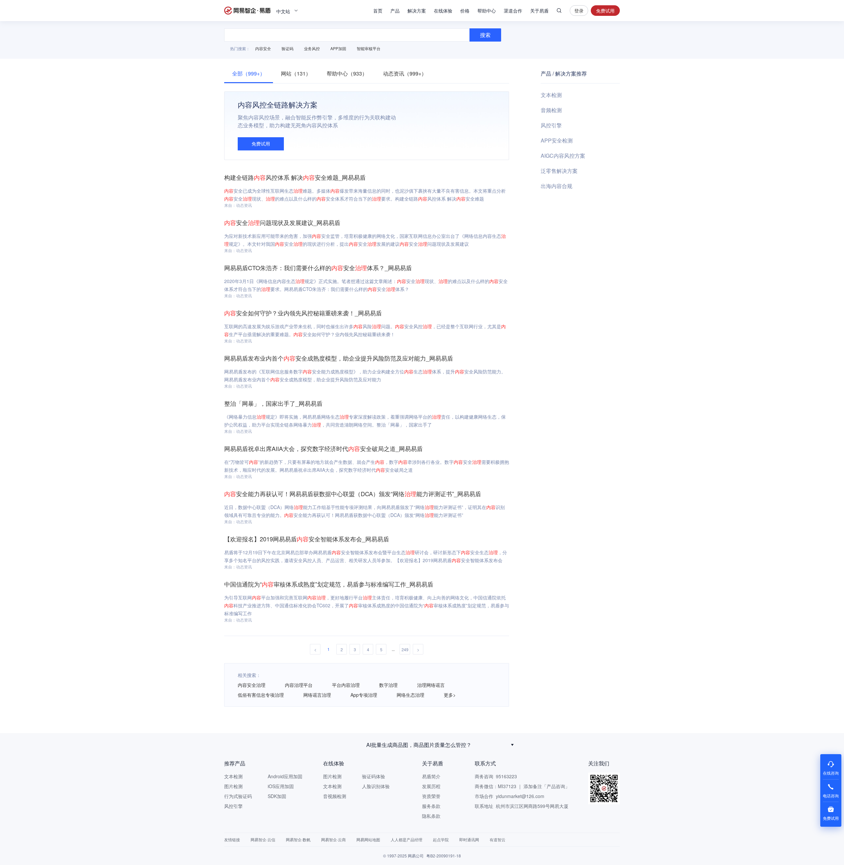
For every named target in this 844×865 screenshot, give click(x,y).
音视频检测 (334, 796)
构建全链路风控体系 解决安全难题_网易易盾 (295, 177)
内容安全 (263, 48)
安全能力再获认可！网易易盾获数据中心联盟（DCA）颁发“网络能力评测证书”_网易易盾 (352, 493)
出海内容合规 (556, 186)
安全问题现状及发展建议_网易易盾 (282, 222)
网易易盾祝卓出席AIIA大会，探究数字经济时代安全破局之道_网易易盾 (323, 448)
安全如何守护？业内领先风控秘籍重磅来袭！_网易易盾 (303, 312)
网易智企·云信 (263, 839)
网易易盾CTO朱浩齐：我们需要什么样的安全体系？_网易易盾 (318, 267)
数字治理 (388, 685)
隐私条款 (431, 816)
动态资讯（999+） (405, 73)
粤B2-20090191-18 (443, 855)
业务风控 (312, 48)
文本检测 (551, 95)
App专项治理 (363, 694)
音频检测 (551, 110)
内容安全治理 (251, 685)
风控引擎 (551, 125)
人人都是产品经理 (406, 839)
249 (405, 649)
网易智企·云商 (333, 839)
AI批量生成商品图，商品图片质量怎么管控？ (418, 745)
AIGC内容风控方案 (563, 155)
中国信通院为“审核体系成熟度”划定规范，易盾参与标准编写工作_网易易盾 (328, 584)
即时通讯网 (469, 839)
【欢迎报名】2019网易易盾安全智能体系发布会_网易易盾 (306, 538)
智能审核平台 (368, 48)
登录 (579, 10)
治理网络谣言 (431, 685)
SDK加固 (277, 796)
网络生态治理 (410, 694)
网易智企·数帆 (298, 839)
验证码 (287, 48)
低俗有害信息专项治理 (261, 694)
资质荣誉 (431, 796)
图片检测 (233, 786)
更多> (450, 694)
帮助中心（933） (347, 73)
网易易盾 (247, 11)
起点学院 (441, 839)
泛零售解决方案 (559, 171)
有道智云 (497, 839)
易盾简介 (431, 776)
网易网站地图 (368, 839)
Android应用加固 (285, 776)
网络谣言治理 (317, 694)
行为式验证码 (238, 796)
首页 (377, 10)
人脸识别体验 (376, 786)
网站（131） (296, 73)
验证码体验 (373, 776)
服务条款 (431, 806)
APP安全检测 (557, 140)
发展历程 (431, 786)
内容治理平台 (299, 685)
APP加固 (338, 48)
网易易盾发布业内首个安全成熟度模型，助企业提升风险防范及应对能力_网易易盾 (338, 358)
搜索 (559, 10)
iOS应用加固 (281, 786)
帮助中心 (486, 10)
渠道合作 (513, 10)
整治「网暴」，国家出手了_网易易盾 (273, 403)
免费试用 (605, 10)
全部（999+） (248, 73)
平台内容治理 (346, 685)
